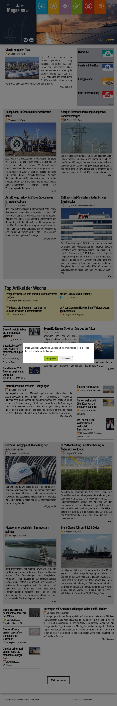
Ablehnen (66, 358)
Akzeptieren (51, 358)
